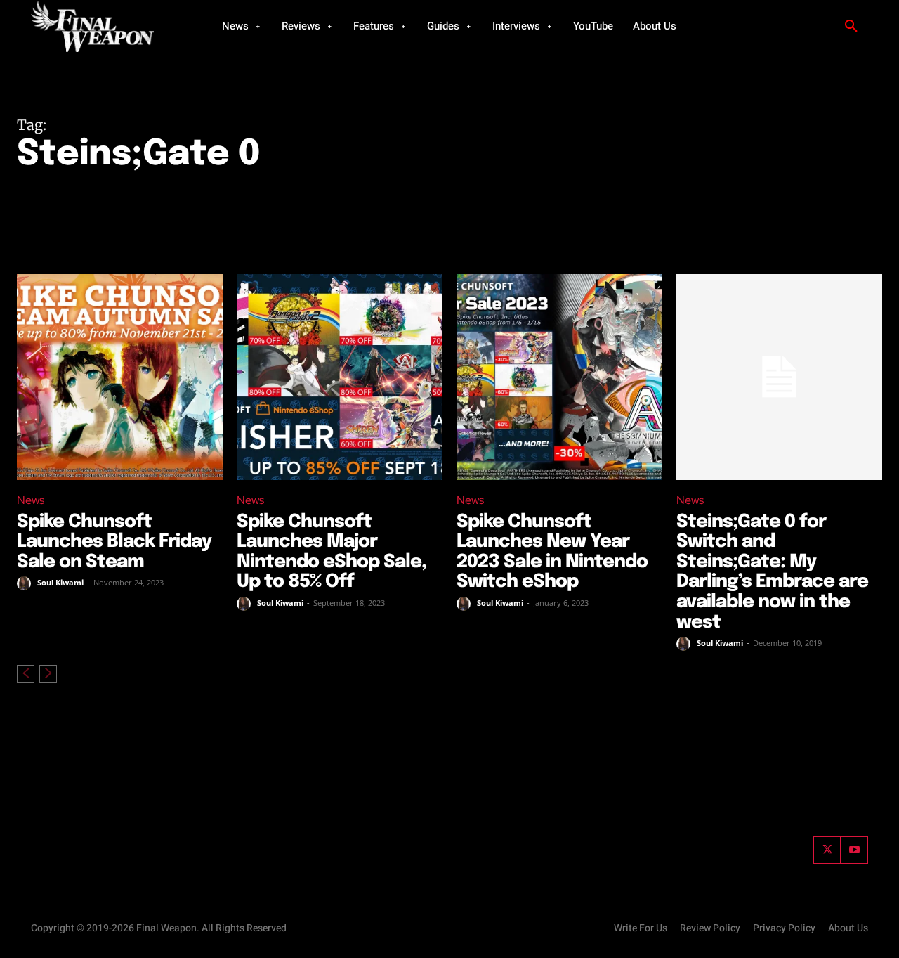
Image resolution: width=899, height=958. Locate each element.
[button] (851, 27)
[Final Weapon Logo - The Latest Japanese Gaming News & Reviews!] (109, 26)
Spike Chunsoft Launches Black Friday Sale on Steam (114, 541)
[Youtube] (854, 850)
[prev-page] (25, 674)
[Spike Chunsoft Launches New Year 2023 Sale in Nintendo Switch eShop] (559, 377)
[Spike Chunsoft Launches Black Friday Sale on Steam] (120, 377)
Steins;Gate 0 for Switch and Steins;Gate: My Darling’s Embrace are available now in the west (772, 572)
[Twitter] (827, 850)
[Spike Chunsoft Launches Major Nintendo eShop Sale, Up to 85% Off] (339, 377)
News (30, 500)
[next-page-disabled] (48, 674)
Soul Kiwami (60, 582)
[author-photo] (26, 583)
